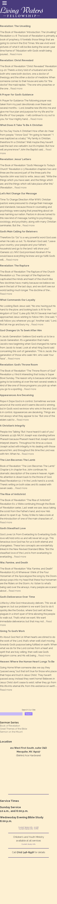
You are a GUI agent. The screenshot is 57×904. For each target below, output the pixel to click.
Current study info (28, 844)
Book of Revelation (10, 725)
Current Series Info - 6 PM (28, 829)
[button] (5, 3)
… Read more (15, 54)
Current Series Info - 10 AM (28, 827)
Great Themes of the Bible (13, 728)
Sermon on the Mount (11, 732)
